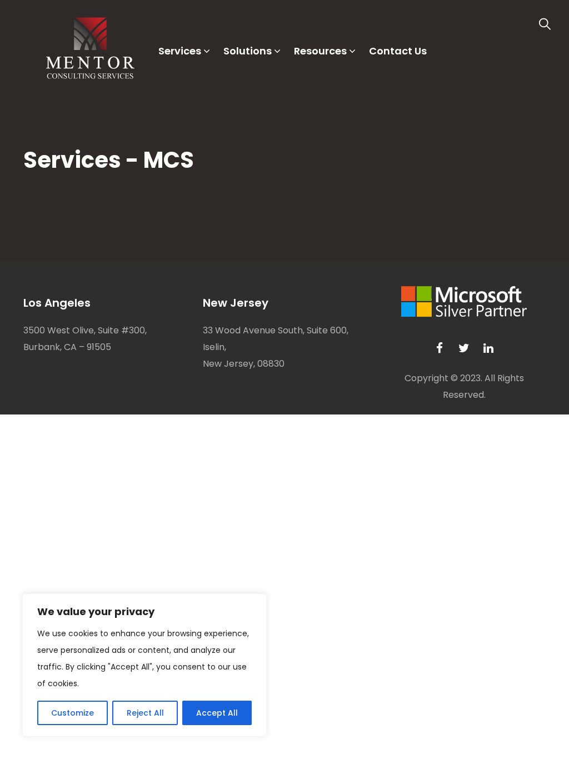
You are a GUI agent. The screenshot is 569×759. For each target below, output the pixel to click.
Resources (320, 51)
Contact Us (398, 51)
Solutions (247, 51)
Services (179, 51)
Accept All (217, 712)
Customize (72, 712)
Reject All (145, 712)
